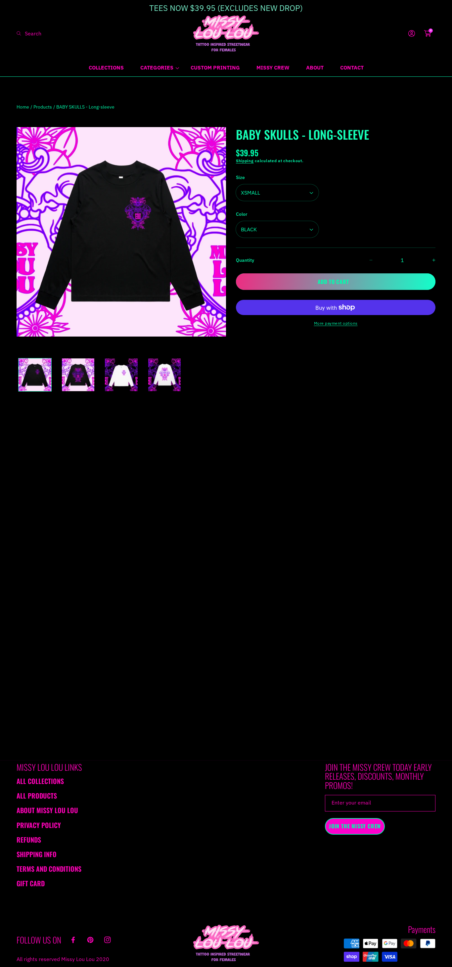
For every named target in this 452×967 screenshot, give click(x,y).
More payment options (336, 323)
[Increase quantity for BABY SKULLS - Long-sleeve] (428, 260)
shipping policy (317, 411)
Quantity (245, 260)
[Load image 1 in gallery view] (35, 374)
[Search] (21, 33)
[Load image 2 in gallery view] (78, 374)
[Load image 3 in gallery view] (121, 374)
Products (42, 107)
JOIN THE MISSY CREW (355, 826)
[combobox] (43, 33)
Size (240, 177)
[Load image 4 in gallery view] (164, 374)
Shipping (245, 160)
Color (241, 214)
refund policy (273, 411)
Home (23, 107)
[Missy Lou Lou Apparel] (226, 33)
